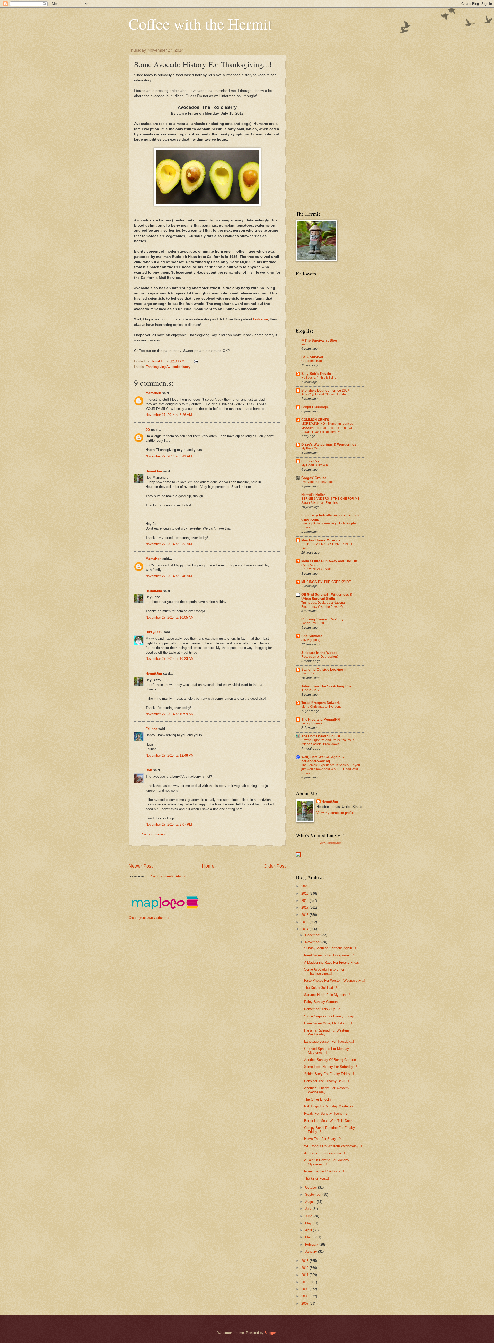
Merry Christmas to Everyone (321, 706)
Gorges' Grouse (313, 478)
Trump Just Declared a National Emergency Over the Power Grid (323, 605)
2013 (305, 1261)
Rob (149, 770)
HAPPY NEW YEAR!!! (316, 569)
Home (208, 866)
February (312, 1244)
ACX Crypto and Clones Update (323, 394)
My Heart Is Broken (314, 465)
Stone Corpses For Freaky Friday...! (331, 1016)
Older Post (275, 866)
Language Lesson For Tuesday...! (329, 1041)
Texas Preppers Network (320, 703)
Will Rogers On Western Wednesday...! (333, 1146)
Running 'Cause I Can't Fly (322, 619)
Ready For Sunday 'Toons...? (325, 1113)
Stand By (307, 673)
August (311, 1202)
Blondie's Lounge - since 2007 (325, 390)
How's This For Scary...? (322, 1139)
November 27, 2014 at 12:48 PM (170, 755)
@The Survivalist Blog (319, 340)
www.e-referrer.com (330, 843)
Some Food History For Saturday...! (330, 1067)
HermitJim (154, 471)
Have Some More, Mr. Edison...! (328, 1023)
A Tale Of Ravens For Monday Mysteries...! (326, 1162)
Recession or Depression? (320, 656)
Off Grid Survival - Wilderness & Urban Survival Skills (326, 597)
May (309, 1223)
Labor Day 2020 (312, 623)
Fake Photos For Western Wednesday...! (334, 980)
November (313, 942)
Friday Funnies (311, 723)
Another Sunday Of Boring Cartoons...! (333, 1060)
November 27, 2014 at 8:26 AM (169, 415)
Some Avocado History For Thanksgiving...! (324, 971)
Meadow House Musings (320, 540)
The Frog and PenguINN (320, 719)
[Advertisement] (222, 854)
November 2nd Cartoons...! (324, 1171)
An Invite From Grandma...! (324, 1153)
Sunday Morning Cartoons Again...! (330, 948)
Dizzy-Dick (154, 632)
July (308, 1209)
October (311, 1187)
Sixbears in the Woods (319, 653)
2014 (305, 929)
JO (148, 430)
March (310, 1237)
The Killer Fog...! (316, 1178)
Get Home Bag (311, 361)
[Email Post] (195, 361)
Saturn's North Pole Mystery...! (327, 995)
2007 (305, 1303)
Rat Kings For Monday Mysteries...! (330, 1106)
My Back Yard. (311, 448)
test (303, 344)
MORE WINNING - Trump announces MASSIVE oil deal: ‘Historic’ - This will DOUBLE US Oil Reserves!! (327, 428)
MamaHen (153, 559)
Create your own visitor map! (150, 918)
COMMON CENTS (315, 420)
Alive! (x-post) (310, 640)
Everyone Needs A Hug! (317, 482)
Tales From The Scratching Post (326, 686)
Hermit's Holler (313, 495)
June (309, 1216)
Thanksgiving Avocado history (168, 367)
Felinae (151, 729)
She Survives (311, 636)
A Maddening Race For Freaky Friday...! (334, 962)
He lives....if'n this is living (319, 377)
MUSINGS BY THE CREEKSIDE (326, 582)
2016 (305, 915)
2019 (305, 893)
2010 (305, 1282)
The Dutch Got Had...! (320, 988)
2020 (305, 886)
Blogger (270, 1333)
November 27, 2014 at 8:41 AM (169, 456)
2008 (305, 1296)
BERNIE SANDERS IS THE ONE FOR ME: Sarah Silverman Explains (330, 501)
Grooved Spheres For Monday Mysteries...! (326, 1050)
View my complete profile (335, 813)
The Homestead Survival (320, 736)
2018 (305, 901)
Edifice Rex (310, 461)
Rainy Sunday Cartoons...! (323, 1002)
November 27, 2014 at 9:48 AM (169, 576)
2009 (305, 1289)
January (311, 1251)
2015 (305, 922)
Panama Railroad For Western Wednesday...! (326, 1032)
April (309, 1230)
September (313, 1195)
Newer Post (141, 866)
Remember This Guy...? (322, 1009)
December (313, 935)
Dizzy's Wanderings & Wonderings (328, 444)
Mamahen (153, 393)
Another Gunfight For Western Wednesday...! (326, 1090)
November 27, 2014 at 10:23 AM (170, 659)
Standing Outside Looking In (324, 669)
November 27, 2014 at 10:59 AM (170, 714)
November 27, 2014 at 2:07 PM (169, 824)
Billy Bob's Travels (316, 374)
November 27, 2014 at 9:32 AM (169, 544)
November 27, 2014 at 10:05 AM (170, 617)
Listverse (260, 319)
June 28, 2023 (311, 690)
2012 (305, 1268)
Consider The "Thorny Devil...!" (327, 1081)
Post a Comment (153, 834)
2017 (305, 907)
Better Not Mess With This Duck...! (330, 1121)
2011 (305, 1275)
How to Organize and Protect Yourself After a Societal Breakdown (327, 742)
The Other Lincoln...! (319, 1099)
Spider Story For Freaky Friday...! (329, 1074)
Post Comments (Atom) (167, 876)
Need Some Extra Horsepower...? (329, 955)
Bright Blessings (314, 407)
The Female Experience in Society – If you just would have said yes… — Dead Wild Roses (330, 769)
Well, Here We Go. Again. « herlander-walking (322, 759)
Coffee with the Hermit (200, 23)
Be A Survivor (312, 357)
